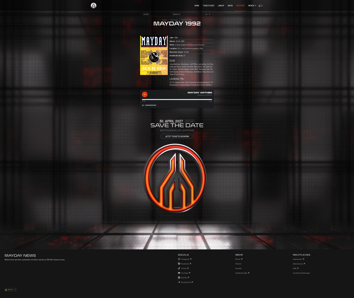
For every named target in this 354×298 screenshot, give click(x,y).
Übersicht (177, 14)
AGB (294, 268)
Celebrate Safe (241, 273)
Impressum (297, 259)
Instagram (185, 259)
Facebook (185, 264)
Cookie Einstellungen (301, 273)
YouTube (184, 273)
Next (207, 14)
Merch (237, 259)
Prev (147, 14)
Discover (174, 20)
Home (164, 20)
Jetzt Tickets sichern (177, 136)
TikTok (183, 268)
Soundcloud (186, 282)
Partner (238, 264)
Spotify (184, 277)
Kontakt (238, 268)
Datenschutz (298, 264)
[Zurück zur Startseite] (93, 5)
